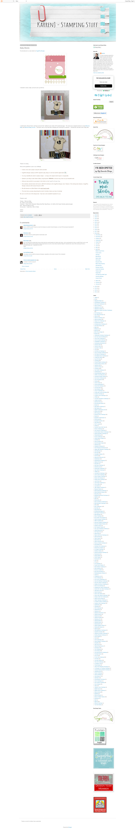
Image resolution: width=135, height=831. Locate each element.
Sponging (96, 606)
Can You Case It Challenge (100, 336)
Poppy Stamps (97, 555)
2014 (96, 288)
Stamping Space (97, 622)
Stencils (96, 628)
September (98, 240)
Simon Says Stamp (98, 593)
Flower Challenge (98, 428)
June (97, 245)
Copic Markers (97, 389)
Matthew (96, 497)
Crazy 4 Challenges (98, 390)
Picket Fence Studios (98, 547)
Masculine (96, 493)
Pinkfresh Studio (97, 550)
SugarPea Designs (40, 50)
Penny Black (97, 544)
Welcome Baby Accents (30, 127)
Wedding (96, 693)
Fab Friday (96, 422)
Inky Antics (96, 463)
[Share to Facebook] (39, 215)
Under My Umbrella (100, 269)
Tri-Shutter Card (97, 663)
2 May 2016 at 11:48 (28, 255)
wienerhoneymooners (28, 225)
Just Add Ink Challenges (99, 473)
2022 (96, 222)
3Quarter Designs (98, 300)
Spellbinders (97, 604)
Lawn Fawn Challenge (99, 482)
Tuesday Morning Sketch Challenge (102, 669)
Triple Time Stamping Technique (101, 666)
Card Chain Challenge (99, 338)
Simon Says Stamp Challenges (101, 595)
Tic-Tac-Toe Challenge (99, 657)
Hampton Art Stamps (98, 446)
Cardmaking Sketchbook (99, 343)
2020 (96, 225)
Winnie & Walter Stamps (99, 696)
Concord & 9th (97, 387)
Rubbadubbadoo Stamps (99, 573)
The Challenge (97, 649)
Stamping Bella (97, 620)
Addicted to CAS (97, 307)
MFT (95, 504)
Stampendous (97, 609)
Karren (103, 53)
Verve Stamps (97, 684)
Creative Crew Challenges (100, 395)
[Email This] (35, 215)
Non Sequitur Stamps (99, 527)
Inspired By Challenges (99, 468)
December (98, 234)
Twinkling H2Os (97, 671)
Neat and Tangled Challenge (100, 522)
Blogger (70, 827)
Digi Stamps (97, 408)
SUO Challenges (98, 639)
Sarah (95, 574)
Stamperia (96, 611)
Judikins (96, 471)
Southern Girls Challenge (99, 603)
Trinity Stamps (97, 665)
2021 (96, 224)
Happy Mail (98, 272)
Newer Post (22, 269)
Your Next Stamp (98, 704)
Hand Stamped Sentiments (100, 447)
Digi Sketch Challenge (99, 406)
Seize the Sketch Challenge (100, 582)
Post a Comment (25, 266)
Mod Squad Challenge (99, 512)
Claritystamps (97, 371)
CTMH (95, 397)
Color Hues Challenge (99, 378)
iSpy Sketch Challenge (99, 470)
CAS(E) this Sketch (98, 357)
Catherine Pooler (98, 366)
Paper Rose (97, 539)
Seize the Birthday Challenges (100, 581)
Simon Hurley (97, 592)
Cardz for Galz (97, 344)
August (97, 242)
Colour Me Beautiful (98, 384)
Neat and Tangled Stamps (99, 523)
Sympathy (96, 642)
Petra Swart (26, 240)
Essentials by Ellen (98, 420)
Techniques (96, 647)
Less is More (97, 484)
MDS (95, 498)
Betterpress (96, 328)
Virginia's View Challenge (99, 687)
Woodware (96, 698)
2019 (96, 227)
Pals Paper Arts (97, 531)
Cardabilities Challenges (99, 341)
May (97, 247)
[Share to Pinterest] (41, 215)
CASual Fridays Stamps (99, 363)
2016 (96, 233)
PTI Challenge (97, 563)
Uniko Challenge (98, 674)
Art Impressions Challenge (100, 324)
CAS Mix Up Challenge (99, 351)
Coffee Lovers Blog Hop (99, 374)
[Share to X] (38, 215)
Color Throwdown (98, 379)
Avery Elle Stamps (98, 325)
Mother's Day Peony (100, 250)
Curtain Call (97, 400)
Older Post (87, 269)
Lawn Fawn (96, 481)
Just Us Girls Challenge (99, 474)
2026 (96, 215)
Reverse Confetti (98, 569)
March (97, 280)
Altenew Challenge (98, 317)
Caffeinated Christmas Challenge (101, 335)
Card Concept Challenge (99, 340)
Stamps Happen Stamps (99, 625)
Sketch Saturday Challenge (100, 600)
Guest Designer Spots (99, 443)
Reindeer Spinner (99, 267)
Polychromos (97, 554)
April (97, 249)
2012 (96, 291)
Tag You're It (97, 644)
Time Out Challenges (98, 661)
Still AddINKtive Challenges (100, 630)
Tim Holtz (96, 658)
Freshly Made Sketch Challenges (101, 432)
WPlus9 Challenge (98, 703)
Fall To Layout (97, 424)
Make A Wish (98, 258)
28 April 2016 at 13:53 (28, 236)
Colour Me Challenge (99, 385)
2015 (96, 286)
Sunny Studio (97, 636)
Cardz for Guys (97, 346)
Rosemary (26, 233)
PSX (95, 560)
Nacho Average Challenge (100, 519)
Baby (95, 327)
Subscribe (103, 86)
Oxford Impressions (98, 530)
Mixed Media (97, 509)
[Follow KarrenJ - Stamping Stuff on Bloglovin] (100, 113)
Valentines (96, 677)
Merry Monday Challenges (100, 503)
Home (55, 269)
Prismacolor (97, 558)
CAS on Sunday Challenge (100, 352)
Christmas (96, 368)
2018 (96, 229)
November (98, 236)
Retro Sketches (97, 568)
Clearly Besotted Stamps (99, 373)
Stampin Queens (98, 614)
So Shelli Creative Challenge (100, 601)
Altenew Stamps (97, 319)
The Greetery (97, 650)
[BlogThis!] (36, 215)
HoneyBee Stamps (98, 454)
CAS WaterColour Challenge (100, 355)
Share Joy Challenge (98, 585)
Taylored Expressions (99, 646)
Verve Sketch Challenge (99, 682)
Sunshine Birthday (99, 276)
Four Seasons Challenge (99, 430)
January (97, 284)
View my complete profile (98, 72)
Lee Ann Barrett (27, 252)
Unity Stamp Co (97, 676)
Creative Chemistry (98, 393)
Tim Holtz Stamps (98, 660)
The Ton (96, 655)
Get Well (96, 439)
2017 (96, 231)
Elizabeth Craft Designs (99, 417)
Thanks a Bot (98, 271)
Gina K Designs (97, 441)
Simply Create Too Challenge (100, 596)
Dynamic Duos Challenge (99, 414)
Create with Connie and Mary (100, 392)
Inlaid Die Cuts (97, 466)
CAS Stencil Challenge (99, 354)
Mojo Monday (97, 514)
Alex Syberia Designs (99, 314)
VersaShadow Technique (99, 679)
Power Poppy (97, 557)
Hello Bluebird (97, 451)
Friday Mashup (97, 435)
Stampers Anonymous (99, 612)
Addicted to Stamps (98, 308)
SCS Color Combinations (99, 579)
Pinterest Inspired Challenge (100, 552)
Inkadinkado (97, 458)
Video (95, 685)
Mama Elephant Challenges (100, 490)
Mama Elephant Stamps (99, 492)
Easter (95, 416)
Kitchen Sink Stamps (98, 478)
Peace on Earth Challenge (100, 543)
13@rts (96, 297)
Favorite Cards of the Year (99, 427)
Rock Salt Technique (98, 571)
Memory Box (97, 500)
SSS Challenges (97, 608)
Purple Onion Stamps (99, 565)
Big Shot (96, 330)
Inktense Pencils (97, 462)
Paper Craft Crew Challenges (100, 535)
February (98, 282)
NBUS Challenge (98, 520)
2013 (96, 290)
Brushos (96, 333)
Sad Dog (97, 254)
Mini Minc (96, 508)
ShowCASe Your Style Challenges (101, 588)
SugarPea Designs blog (54, 181)
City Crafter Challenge (99, 370)
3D (95, 299)
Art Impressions (97, 322)
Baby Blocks (98, 256)
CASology (96, 360)
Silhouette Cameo (98, 590)
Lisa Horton (96, 485)
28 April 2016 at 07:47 (28, 228)
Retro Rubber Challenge (99, 566)
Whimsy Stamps (97, 695)
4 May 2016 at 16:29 (28, 263)
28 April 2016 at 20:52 (28, 248)
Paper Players (97, 538)
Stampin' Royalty (98, 617)
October (97, 238)
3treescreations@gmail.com (30, 260)
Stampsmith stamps (98, 627)
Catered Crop (97, 365)
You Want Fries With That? (101, 274)
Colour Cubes (97, 382)
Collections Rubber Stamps (100, 376)
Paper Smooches (98, 541)
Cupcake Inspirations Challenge (101, 398)
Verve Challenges (98, 681)
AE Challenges (97, 313)
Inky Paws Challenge (98, 465)
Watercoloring (97, 692)
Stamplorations (97, 623)
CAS (95, 349)
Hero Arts (96, 452)
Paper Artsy (96, 533)
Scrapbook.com (97, 576)
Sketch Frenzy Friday (98, 598)
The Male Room (97, 654)
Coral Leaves (98, 252)
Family (95, 425)
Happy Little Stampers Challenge (101, 449)
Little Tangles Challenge (99, 487)
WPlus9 (96, 701)
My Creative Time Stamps (99, 517)
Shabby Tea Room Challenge (100, 584)
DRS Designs (97, 412)
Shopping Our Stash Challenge (101, 587)
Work (95, 700)
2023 (96, 220)
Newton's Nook (97, 525)
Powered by (99, 90)
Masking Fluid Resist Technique (101, 495)
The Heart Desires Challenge (100, 652)
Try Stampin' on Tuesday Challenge (102, 668)
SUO (95, 638)
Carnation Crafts (97, 347)
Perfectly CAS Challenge (99, 546)
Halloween (96, 444)
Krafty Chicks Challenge (99, 479)
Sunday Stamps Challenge (100, 635)
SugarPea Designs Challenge (100, 633)
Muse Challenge (97, 516)
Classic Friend (99, 278)
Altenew (96, 316)
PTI (95, 562)
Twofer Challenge (98, 673)
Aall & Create (97, 305)
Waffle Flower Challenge (99, 690)
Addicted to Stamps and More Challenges (103, 310)
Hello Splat (98, 260)
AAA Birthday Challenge (99, 302)
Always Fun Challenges (99, 320)
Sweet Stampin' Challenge (100, 641)
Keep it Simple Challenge (99, 476)
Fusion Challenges (98, 436)
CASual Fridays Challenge (100, 362)
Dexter (95, 405)
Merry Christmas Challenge (100, 501)
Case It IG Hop (97, 359)
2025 (96, 216)
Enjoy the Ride (99, 261)
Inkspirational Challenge (99, 460)
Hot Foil (96, 455)
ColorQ (96, 381)
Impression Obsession (99, 457)
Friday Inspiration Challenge (100, 433)
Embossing (96, 419)
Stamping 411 (97, 619)
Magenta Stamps (98, 489)
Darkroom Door (97, 401)
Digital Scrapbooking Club (100, 409)
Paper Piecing (97, 536)
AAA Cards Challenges (99, 304)
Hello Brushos (99, 265)
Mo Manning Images (98, 511)
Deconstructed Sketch (99, 403)
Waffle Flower (97, 688)
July (97, 243)
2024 (96, 218)
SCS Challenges (98, 577)
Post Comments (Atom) (31, 271)
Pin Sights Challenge (98, 549)
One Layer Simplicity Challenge (101, 528)
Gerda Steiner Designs (99, 438)
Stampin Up (96, 615)
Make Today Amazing (100, 263)
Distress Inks (97, 411)
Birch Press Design (98, 332)
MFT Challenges (97, 506)
